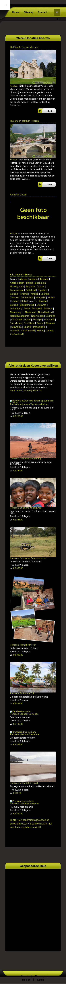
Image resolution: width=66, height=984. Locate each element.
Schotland (29, 323)
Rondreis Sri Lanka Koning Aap (26, 508)
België (29, 282)
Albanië (23, 279)
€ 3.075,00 (16, 568)
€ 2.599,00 (16, 813)
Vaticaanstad (28, 330)
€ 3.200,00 (16, 416)
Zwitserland (16, 334)
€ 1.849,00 (16, 470)
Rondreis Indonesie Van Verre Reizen (29, 404)
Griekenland (27, 297)
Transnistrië (39, 326)
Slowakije (16, 326)
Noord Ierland (45, 312)
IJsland (15, 301)
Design (26, 979)
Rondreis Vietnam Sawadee (24, 734)
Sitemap (28, 12)
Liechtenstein (27, 304)
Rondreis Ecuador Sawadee (24, 714)
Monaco (48, 308)
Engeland (42, 290)
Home (15, 12)
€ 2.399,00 (16, 744)
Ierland (51, 297)
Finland (24, 293)
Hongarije (40, 297)
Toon (49, 111)
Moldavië (37, 308)
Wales (40, 330)
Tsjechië (14, 330)
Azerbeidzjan (17, 282)
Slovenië (50, 323)
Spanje (27, 326)
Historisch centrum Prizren (24, 120)
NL (57, 12)
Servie (40, 323)
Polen (27, 319)
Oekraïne (50, 315)
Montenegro (16, 312)
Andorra (33, 279)
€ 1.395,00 (16, 655)
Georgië (45, 293)
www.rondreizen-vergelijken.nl (26, 390)
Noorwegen (37, 315)
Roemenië (49, 319)
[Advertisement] (33, 906)
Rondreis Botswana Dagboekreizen (28, 558)
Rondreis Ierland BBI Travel (24, 783)
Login (40, 979)
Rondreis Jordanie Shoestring (25, 458)
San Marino (16, 323)
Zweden (49, 330)
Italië (24, 301)
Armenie (44, 279)
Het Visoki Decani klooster (24, 47)
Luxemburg (16, 308)
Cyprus (40, 286)
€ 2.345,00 (16, 519)
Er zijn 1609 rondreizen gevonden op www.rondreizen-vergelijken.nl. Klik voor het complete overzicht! (31, 824)
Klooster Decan (18, 194)
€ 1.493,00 (16, 703)
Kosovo (13, 86)
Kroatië (43, 301)
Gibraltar (14, 297)
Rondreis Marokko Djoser (23, 645)
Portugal (37, 319)
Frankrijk (34, 293)
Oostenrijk (16, 319)
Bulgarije (30, 286)
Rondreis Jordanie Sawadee (24, 803)
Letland (14, 304)
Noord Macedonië (19, 315)
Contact (42, 12)
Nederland (30, 312)
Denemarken (16, 290)
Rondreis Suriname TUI (22, 693)
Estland (14, 293)
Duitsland (30, 290)
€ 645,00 (15, 793)
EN (58, 19)
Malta (27, 308)
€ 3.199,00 (16, 724)
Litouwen (41, 304)
